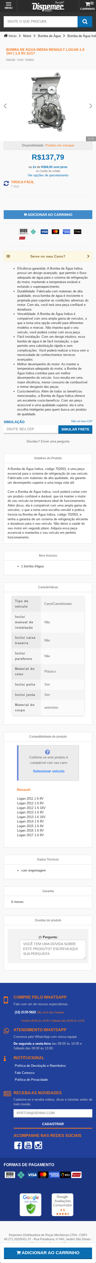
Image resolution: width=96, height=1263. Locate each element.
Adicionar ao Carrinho (49, 215)
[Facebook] (18, 1145)
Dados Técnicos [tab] (48, 859)
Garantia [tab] (48, 891)
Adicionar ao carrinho (50, 1252)
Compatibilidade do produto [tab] (48, 736)
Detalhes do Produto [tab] (48, 458)
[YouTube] (28, 1145)
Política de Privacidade (31, 1079)
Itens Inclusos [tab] (48, 555)
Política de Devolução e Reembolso (40, 1066)
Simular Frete (75, 429)
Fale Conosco (24, 1073)
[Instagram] (38, 1145)
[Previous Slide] (5, 105)
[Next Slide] (91, 105)
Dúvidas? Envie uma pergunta (48, 441)
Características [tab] (48, 587)
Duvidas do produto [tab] (48, 920)
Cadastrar (53, 1124)
